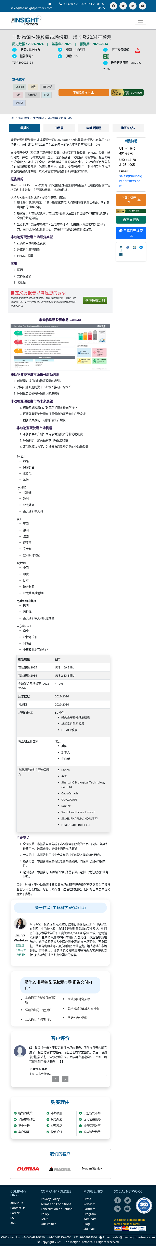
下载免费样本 (81, 92)
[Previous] (52, 1079)
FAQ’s (44, 1219)
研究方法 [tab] (129, 128)
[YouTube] (142, 6)
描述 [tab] (26, 128)
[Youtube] (128, 1211)
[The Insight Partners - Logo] (26, 20)
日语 (46, 95)
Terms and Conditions (56, 1204)
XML (13, 1223)
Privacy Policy (50, 1199)
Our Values (48, 1224)
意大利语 (32, 95)
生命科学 (38, 118)
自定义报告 (131, 219)
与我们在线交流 (132, 233)
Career (15, 1213)
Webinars (89, 1219)
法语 (18, 95)
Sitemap (89, 1229)
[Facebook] (113, 6)
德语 (33, 86)
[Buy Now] (127, 92)
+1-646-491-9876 (75, 4)
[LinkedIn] (132, 6)
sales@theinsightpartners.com (130, 181)
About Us (16, 1203)
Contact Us (17, 1208)
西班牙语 (47, 86)
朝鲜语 (19, 103)
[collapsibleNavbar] (140, 21)
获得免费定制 (95, 300)
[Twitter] (123, 6)
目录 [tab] (60, 128)
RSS (12, 1218)
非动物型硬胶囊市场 (60, 118)
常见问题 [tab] (95, 128)
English (20, 86)
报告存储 (23, 118)
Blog (86, 1224)
